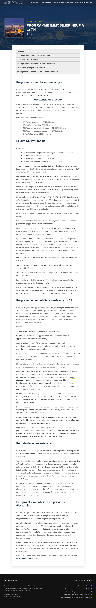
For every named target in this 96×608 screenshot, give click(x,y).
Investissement (45, 2)
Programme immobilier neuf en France (78, 586)
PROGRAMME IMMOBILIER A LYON (48, 100)
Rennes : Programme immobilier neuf (78, 592)
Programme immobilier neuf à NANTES (78, 589)
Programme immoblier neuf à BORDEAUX (77, 595)
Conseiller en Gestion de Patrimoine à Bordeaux (75, 598)
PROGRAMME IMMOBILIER (83, 2)
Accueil (35, 2)
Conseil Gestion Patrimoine (63, 2)
